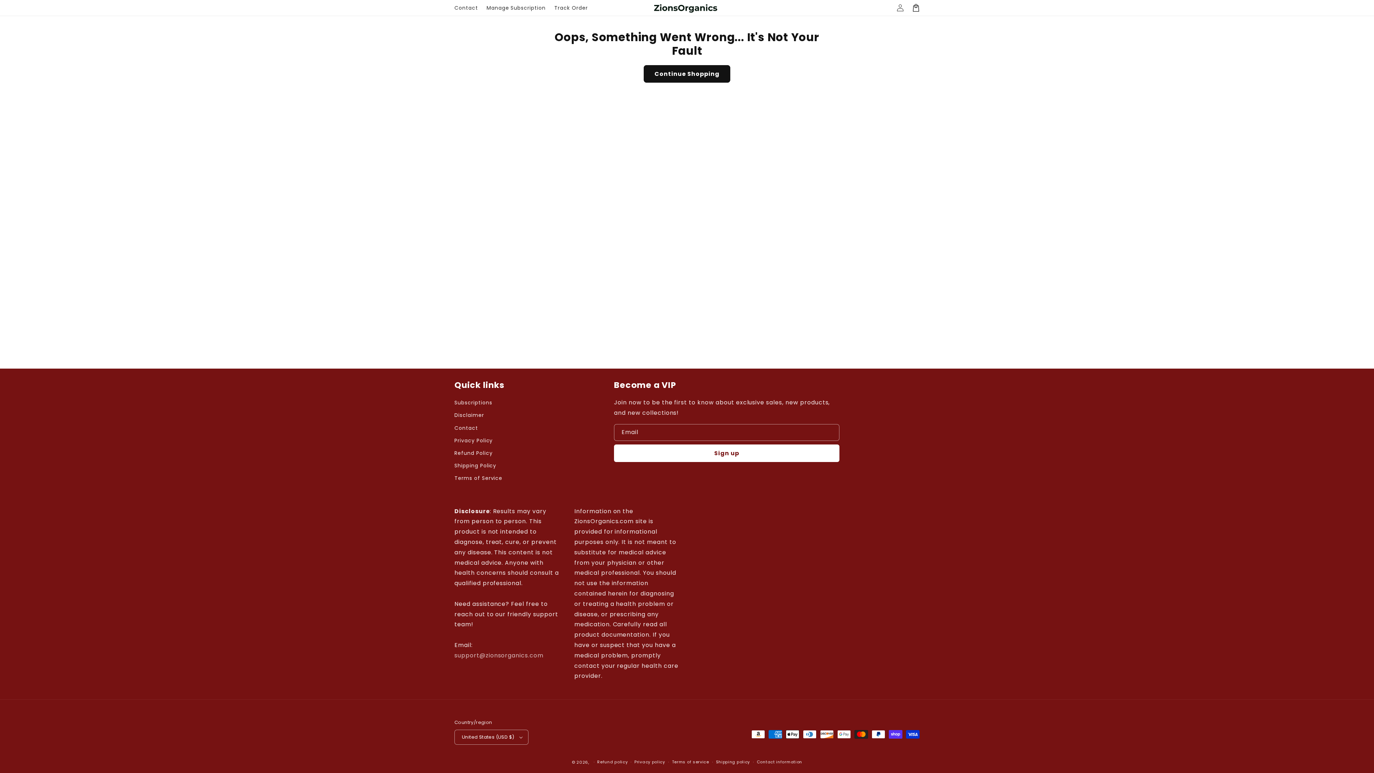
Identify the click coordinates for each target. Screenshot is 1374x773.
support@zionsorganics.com (499, 655)
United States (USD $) (488, 737)
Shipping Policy (475, 465)
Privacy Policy (473, 440)
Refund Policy (473, 453)
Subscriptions (473, 402)
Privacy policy (649, 762)
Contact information (779, 762)
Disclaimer (469, 415)
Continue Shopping (687, 74)
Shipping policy (733, 762)
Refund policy (612, 762)
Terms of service (690, 762)
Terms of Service (478, 478)
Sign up (726, 453)
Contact (466, 428)
